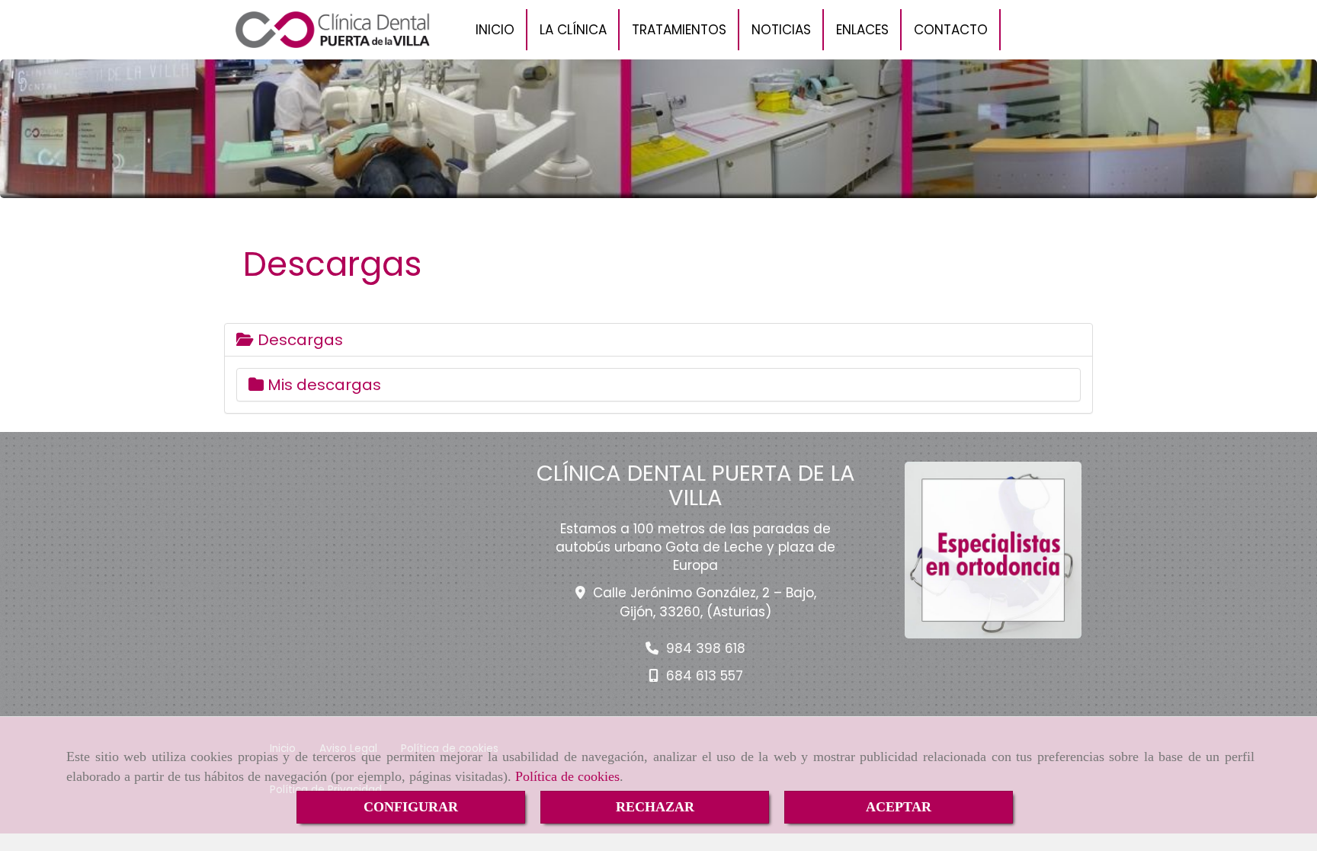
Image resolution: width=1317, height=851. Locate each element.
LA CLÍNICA (573, 30)
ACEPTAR (898, 806)
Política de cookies (567, 776)
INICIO (495, 30)
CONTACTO (951, 30)
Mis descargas (322, 384)
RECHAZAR (655, 806)
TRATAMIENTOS (679, 30)
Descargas (298, 339)
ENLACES (862, 30)
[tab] (658, 340)
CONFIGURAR (411, 806)
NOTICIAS (781, 30)
